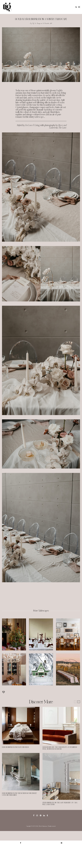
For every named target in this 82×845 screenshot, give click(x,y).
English (59, 90)
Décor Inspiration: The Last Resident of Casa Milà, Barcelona (59, 803)
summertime (37, 95)
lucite (52, 107)
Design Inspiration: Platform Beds (15, 747)
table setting (57, 104)
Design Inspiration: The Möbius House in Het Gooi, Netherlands (19, 794)
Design (38, 23)
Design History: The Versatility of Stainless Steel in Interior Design (59, 748)
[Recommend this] (4, 692)
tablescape (39, 116)
